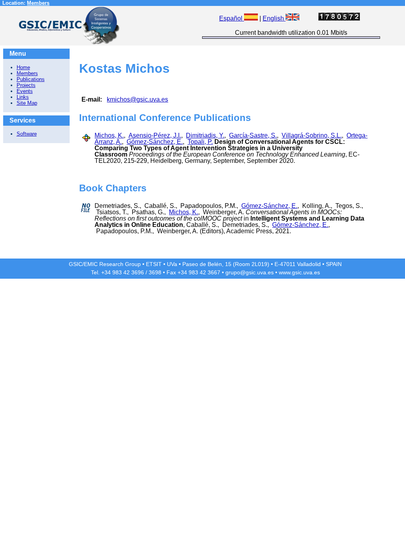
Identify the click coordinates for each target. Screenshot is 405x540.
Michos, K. (109, 135)
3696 (137, 272)
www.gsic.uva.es (299, 272)
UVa (172, 264)
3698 (155, 272)
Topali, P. (200, 141)
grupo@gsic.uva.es (249, 272)
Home (23, 67)
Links (23, 97)
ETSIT (154, 264)
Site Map (27, 103)
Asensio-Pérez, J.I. (155, 135)
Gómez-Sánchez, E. (155, 141)
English (274, 18)
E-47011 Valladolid (297, 264)
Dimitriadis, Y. (205, 135)
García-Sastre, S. (253, 135)
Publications (31, 79)
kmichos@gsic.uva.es (137, 99)
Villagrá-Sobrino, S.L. (312, 135)
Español (231, 18)
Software (27, 134)
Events (25, 91)
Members (38, 3)
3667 (214, 272)
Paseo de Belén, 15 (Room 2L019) (225, 264)
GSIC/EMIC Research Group (105, 264)
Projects (26, 85)
